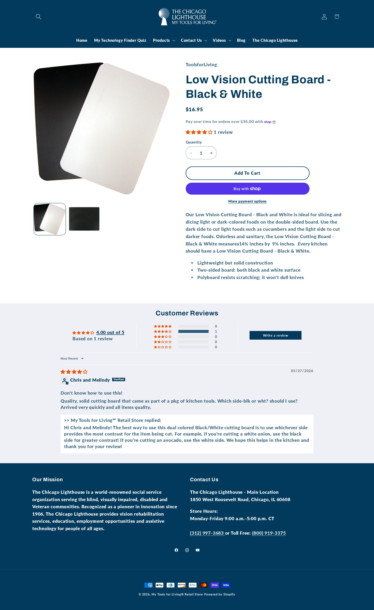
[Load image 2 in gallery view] (84, 219)
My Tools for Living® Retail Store (177, 594)
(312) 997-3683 (207, 533)
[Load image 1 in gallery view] (50, 219)
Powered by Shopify (219, 594)
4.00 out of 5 (110, 332)
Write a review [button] (275, 335)
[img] (74, 371)
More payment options (247, 201)
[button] (38, 16)
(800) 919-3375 (269, 533)
